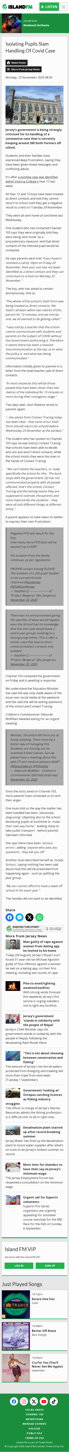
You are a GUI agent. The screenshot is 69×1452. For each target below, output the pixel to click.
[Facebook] (14, 1401)
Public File (34, 1433)
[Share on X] (29, 917)
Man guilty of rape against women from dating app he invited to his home (43, 946)
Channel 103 (34, 1414)
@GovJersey (32, 582)
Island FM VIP (20, 1249)
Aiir (62, 1446)
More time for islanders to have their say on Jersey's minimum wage (42, 1169)
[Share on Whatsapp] (39, 917)
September (38, 1370)
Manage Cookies (34, 1423)
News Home (18, 62)
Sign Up (50, 1265)
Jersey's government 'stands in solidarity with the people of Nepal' (41, 1020)
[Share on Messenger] (19, 917)
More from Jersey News (25, 69)
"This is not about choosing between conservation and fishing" (43, 1057)
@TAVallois (40, 766)
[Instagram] (24, 1401)
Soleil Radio (34, 1409)
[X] (34, 1401)
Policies (34, 1428)
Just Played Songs (22, 1284)
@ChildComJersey (22, 587)
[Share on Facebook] (10, 917)
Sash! (35, 1303)
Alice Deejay (39, 1334)
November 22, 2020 (23, 600)
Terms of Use (34, 1438)
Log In (19, 1265)
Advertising (34, 1419)
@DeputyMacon (21, 766)
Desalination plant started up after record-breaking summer (43, 1131)
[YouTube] (44, 1401)
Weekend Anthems (36, 25)
